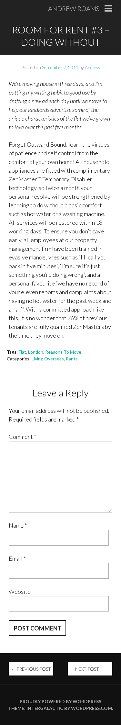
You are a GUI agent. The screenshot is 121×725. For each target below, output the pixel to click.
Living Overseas (48, 358)
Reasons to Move (63, 352)
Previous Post (31, 669)
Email (17, 558)
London (35, 352)
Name (18, 525)
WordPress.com (91, 708)
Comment (22, 436)
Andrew (92, 67)
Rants (72, 358)
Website (20, 591)
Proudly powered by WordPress (60, 701)
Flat (22, 352)
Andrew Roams (73, 8)
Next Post (90, 669)
